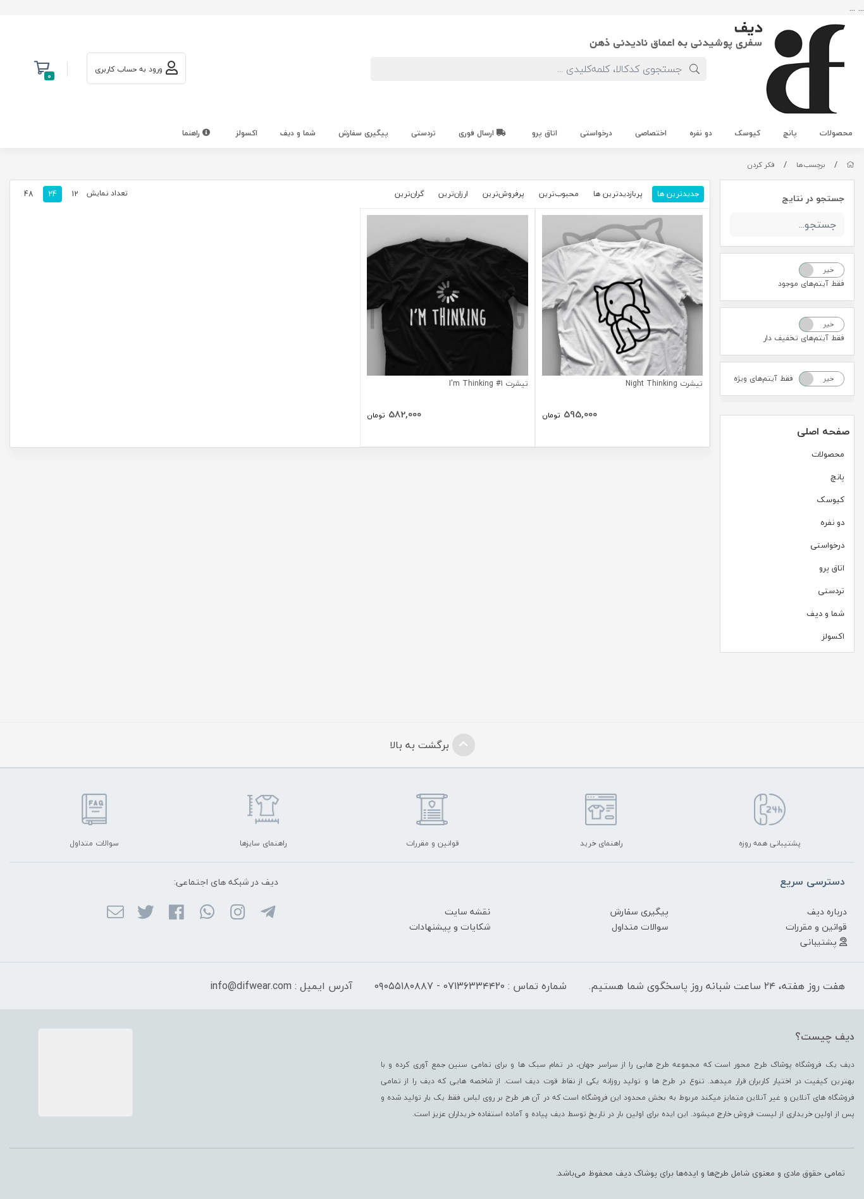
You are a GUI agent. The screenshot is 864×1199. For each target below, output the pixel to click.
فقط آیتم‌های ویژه (763, 378)
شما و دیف (298, 133)
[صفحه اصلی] (850, 165)
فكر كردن (761, 165)
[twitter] (145, 913)
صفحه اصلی (823, 431)
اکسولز (246, 133)
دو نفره (700, 133)
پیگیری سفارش (363, 133)
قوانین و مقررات (816, 927)
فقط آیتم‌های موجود (811, 283)
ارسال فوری (478, 133)
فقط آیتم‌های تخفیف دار (803, 338)
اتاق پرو (544, 133)
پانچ (790, 133)
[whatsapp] (206, 913)
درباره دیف (827, 911)
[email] (114, 913)
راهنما (192, 133)
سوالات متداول (640, 927)
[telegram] (267, 913)
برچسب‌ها (810, 165)
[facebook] (176, 913)
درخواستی (596, 133)
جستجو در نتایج (813, 198)
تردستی (423, 133)
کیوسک (747, 133)
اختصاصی (651, 133)
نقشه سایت (467, 911)
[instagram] (237, 913)
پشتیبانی (819, 942)
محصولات (836, 133)
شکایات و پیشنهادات (449, 927)
